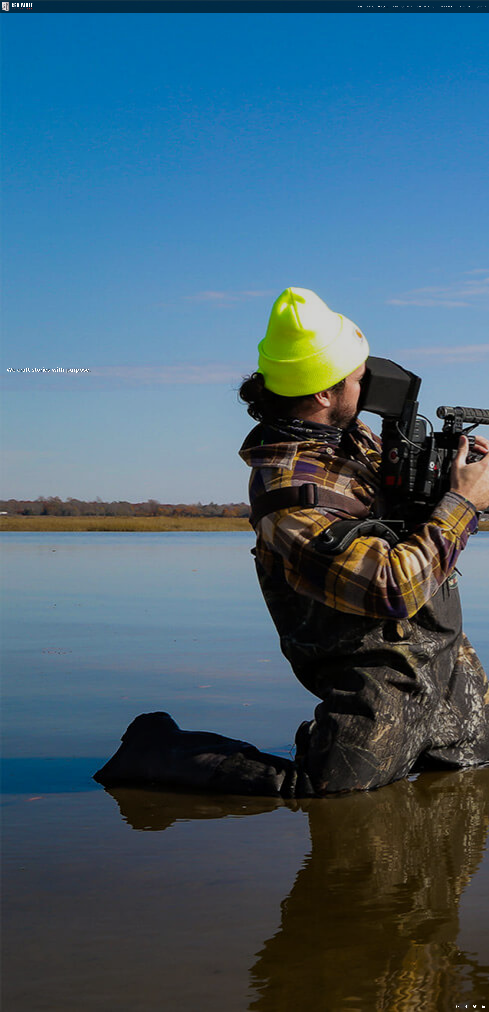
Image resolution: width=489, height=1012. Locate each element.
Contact (481, 6)
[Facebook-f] (466, 1006)
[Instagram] (458, 1006)
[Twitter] (475, 1006)
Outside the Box (426, 6)
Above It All (448, 6)
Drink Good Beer (402, 6)
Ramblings (466, 6)
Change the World (377, 6)
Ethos (359, 6)
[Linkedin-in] (483, 1006)
